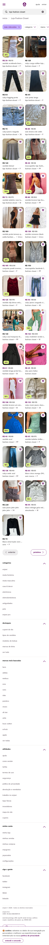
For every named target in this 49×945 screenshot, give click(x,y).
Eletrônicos (7, 592)
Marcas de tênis (9, 646)
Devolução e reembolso (12, 789)
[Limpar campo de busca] (42, 12)
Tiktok (5, 893)
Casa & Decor (8, 586)
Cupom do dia (8, 629)
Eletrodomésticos (9, 597)
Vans (4, 689)
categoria (28, 27)
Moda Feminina (8, 575)
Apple (5, 735)
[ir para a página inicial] (24, 5)
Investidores (7, 806)
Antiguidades (7, 603)
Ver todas (6, 740)
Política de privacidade (11, 784)
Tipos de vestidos (9, 635)
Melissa (5, 678)
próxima (37, 552)
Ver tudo (6, 652)
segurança (7, 778)
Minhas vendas (8, 838)
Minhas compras (9, 844)
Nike (4, 695)
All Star (5, 712)
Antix (4, 718)
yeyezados (7, 855)
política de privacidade (30, 935)
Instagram (6, 887)
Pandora (6, 701)
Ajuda (5, 755)
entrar (44, 4)
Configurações (8, 861)
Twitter (5, 881)
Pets (4, 609)
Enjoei (5, 569)
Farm (4, 667)
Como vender (8, 761)
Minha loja (6, 832)
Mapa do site (7, 812)
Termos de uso (8, 772)
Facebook (6, 876)
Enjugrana (6, 849)
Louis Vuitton (7, 723)
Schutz (5, 729)
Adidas (5, 673)
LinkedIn (6, 898)
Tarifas (5, 767)
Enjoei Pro (6, 614)
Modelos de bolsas (10, 641)
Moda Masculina (9, 580)
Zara (4, 684)
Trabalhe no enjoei (10, 795)
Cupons (5, 817)
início (5, 18)
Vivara (5, 706)
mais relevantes (10, 27)
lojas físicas (7, 801)
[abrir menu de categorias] (4, 4)
